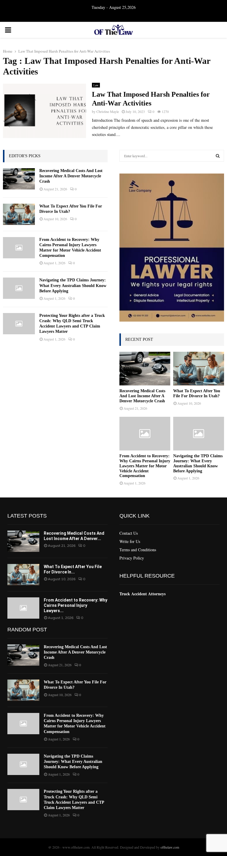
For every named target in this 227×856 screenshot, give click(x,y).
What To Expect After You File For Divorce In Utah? (196, 393)
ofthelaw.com (169, 847)
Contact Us (128, 533)
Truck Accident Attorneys (142, 594)
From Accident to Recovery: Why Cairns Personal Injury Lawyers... (75, 605)
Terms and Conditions (137, 549)
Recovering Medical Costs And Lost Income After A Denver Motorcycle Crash (71, 176)
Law (95, 85)
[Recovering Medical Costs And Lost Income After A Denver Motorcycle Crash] (19, 178)
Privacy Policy (131, 558)
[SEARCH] (217, 156)
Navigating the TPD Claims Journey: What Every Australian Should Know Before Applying (72, 285)
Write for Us (129, 541)
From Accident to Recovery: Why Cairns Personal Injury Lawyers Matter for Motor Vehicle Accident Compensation (144, 466)
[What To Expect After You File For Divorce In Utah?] (19, 214)
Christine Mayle (107, 111)
